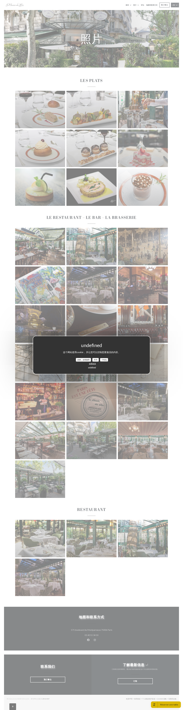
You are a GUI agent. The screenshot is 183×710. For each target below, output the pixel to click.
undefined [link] (92, 367)
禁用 (95, 360)
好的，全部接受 (83, 360)
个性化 (104, 360)
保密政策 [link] (92, 364)
